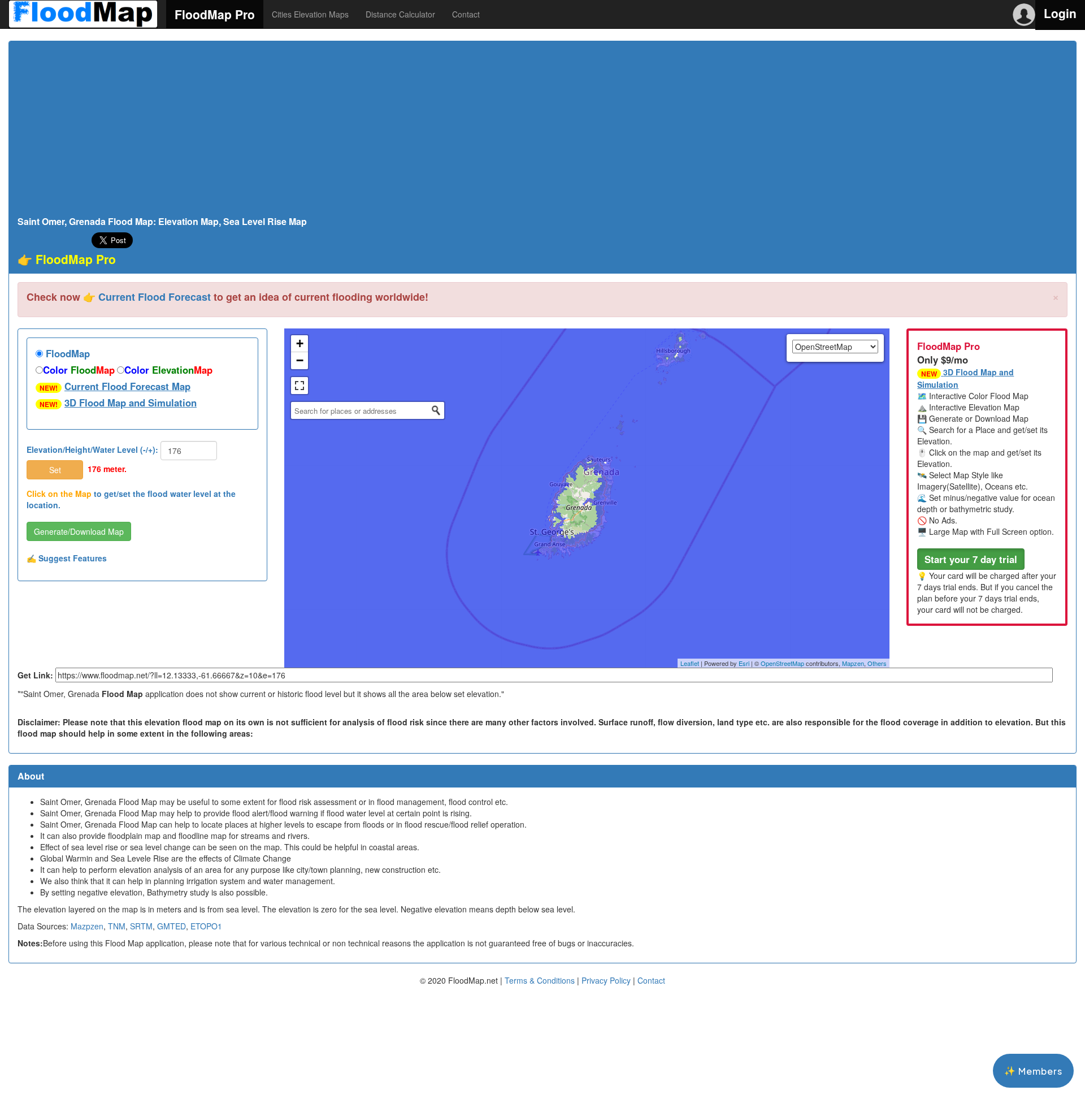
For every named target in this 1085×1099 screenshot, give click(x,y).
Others (877, 663)
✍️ (67, 558)
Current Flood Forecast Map (127, 386)
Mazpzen (87, 926)
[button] (971, 559)
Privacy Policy (606, 980)
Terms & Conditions (540, 980)
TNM (116, 926)
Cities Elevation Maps (310, 14)
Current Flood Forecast (154, 296)
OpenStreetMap (782, 663)
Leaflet (689, 663)
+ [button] (299, 343)
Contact (466, 14)
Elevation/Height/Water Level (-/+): (92, 449)
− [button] (299, 360)
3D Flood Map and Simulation (130, 402)
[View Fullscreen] (299, 385)
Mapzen (853, 663)
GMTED (171, 926)
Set (55, 469)
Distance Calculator (400, 14)
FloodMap (66, 353)
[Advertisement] (542, 132)
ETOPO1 (206, 926)
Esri (744, 663)
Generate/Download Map (79, 531)
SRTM (141, 926)
